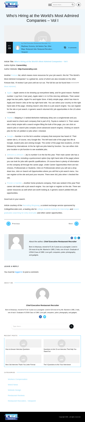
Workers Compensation (17, 379)
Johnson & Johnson (15, 155)
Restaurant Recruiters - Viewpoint (22, 401)
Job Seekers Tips (41, 46)
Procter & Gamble (14, 183)
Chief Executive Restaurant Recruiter (35, 43)
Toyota (9, 118)
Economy (32, 46)
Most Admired (10, 86)
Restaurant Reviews (16, 395)
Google (10, 136)
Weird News (13, 385)
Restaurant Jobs (31, 49)
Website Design (14, 390)
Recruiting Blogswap (31, 205)
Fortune (14, 75)
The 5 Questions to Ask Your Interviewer (57, 364)
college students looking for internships (53, 209)
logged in (18, 272)
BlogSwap (24, 46)
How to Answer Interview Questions (17, 349)
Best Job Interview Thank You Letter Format (20, 364)
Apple (9, 93)
